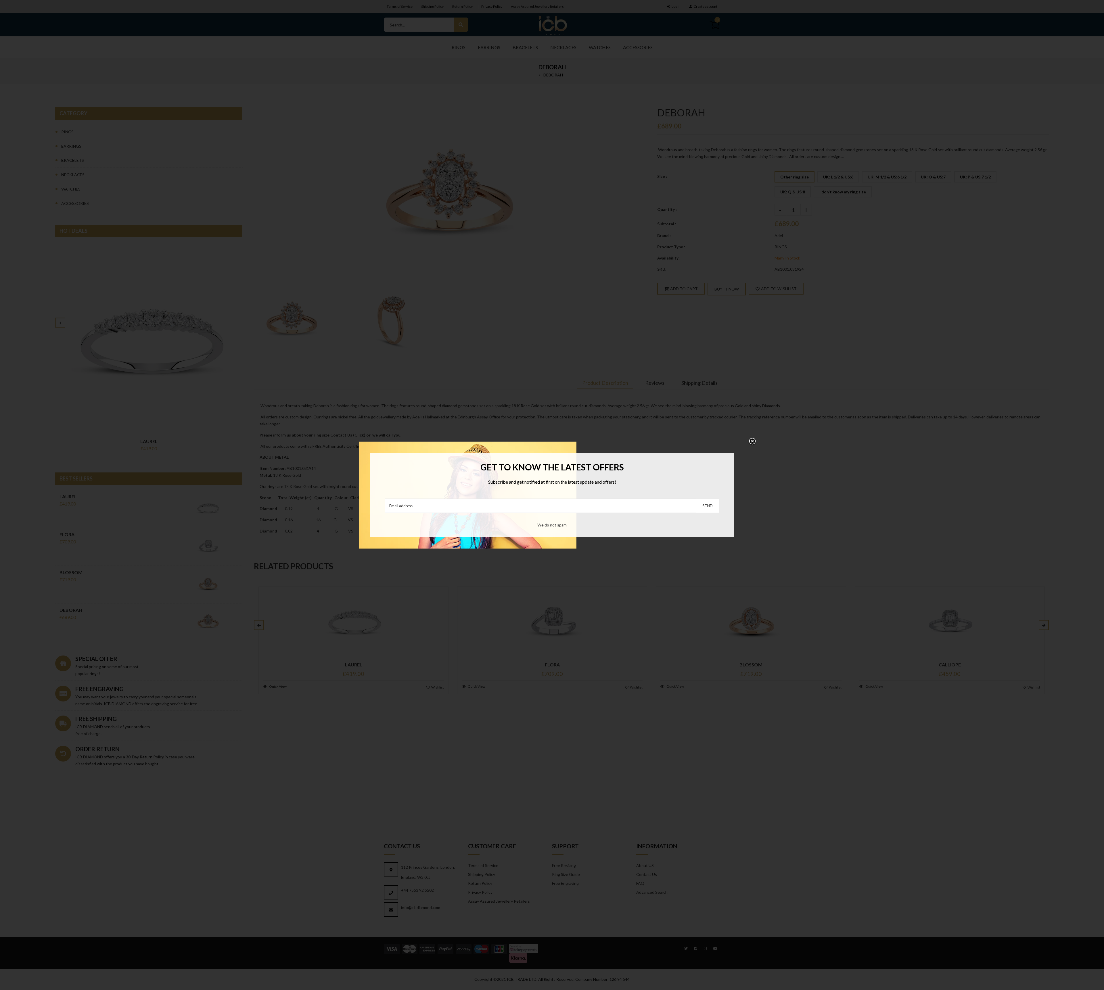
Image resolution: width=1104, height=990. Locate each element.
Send (707, 505)
